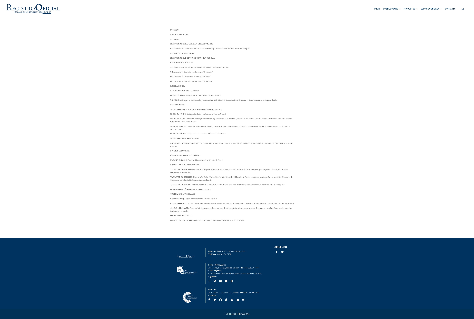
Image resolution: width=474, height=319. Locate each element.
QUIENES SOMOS (390, 9)
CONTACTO (450, 9)
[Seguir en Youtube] (226, 281)
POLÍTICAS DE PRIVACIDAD (237, 314)
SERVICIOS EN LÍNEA (430, 9)
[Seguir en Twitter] (282, 252)
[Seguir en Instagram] (220, 281)
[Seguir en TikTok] (226, 299)
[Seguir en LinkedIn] (232, 281)
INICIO (377, 9)
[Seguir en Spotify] (232, 299)
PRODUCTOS (409, 9)
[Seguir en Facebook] (276, 252)
